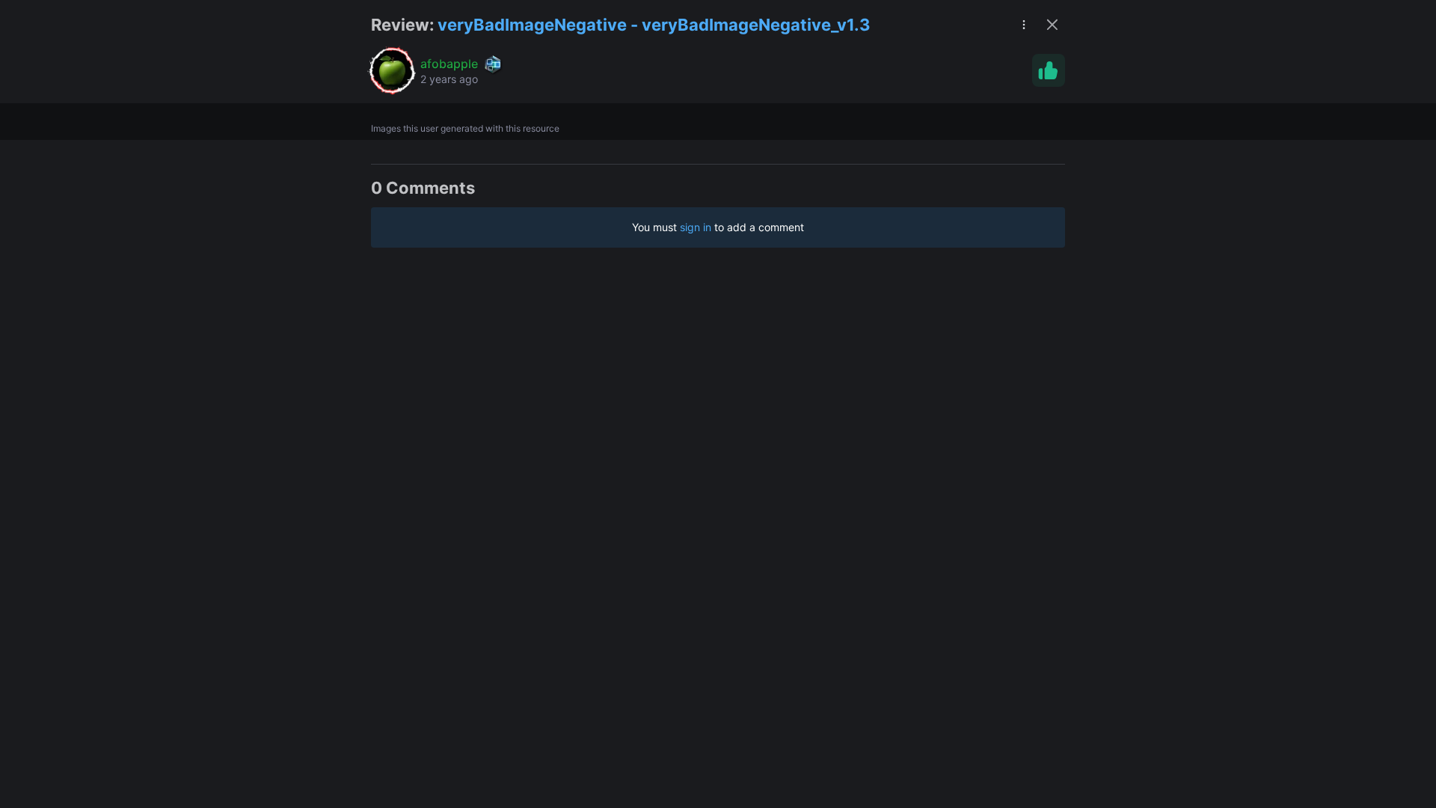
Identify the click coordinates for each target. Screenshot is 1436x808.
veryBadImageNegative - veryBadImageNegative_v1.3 (654, 24)
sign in (695, 227)
